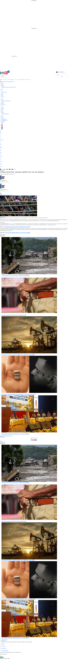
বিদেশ (9, 79)
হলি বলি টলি (2, 100)
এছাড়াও (1, 166)
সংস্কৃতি (7, 100)
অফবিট (2, 94)
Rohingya (10, 435)
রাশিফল (28, 79)
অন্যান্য (6, 92)
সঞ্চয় (29, 79)
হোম (1, 82)
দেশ (7, 79)
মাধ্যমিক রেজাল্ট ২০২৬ (4, 119)
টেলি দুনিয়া (9, 100)
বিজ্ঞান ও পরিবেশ (3, 104)
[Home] (5, 72)
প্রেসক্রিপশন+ (12, 79)
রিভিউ (5, 100)
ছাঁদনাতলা (2, 122)
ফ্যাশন (7, 87)
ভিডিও (2, 111)
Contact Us (3, 646)
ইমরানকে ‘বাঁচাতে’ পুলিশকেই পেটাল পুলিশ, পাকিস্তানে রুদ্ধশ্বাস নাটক (17, 227)
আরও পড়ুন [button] (1, 441)
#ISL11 (2, 83)
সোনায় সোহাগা (3, 121)
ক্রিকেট (2, 92)
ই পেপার (2, 107)
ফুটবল (4, 92)
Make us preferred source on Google (6, 194)
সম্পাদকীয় (2, 112)
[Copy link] (1, 183)
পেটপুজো (10, 87)
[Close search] (56, 73)
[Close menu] (0, 131)
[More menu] (67, 79)
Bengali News (6, 435)
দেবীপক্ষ (2, 117)
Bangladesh (2, 435)
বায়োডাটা (2, 103)
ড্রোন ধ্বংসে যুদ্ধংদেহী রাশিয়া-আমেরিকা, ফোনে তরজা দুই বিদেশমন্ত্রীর (17, 232)
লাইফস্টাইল (21, 79)
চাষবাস (2, 105)
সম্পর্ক (6, 87)
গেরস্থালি (14, 87)
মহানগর (3, 79)
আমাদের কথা (2, 113)
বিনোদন (18, 79)
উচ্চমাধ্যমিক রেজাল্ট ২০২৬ (4, 120)
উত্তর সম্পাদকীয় (7, 113)
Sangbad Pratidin (4, 639)
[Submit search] (62, 76)
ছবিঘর (25, 79)
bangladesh (3, 640)
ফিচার (2, 116)
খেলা (15, 79)
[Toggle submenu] (0, 143)
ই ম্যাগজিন (2, 108)
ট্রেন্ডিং (2, 109)
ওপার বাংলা (2, 96)
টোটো (12, 87)
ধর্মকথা (2, 95)
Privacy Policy (3, 648)
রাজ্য (5, 79)
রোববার (2, 115)
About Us (3, 643)
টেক (11, 87)
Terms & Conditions (4, 650)
